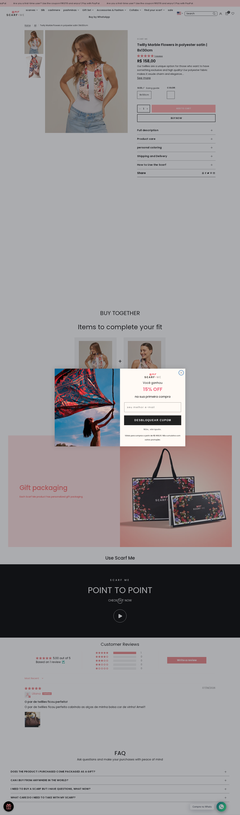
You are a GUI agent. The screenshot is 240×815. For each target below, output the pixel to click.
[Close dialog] (181, 372)
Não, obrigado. (153, 429)
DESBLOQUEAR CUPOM (152, 420)
